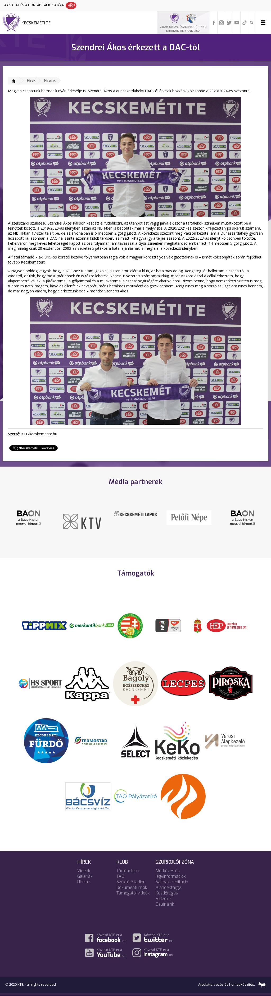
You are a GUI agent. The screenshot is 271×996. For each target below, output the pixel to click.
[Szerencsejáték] (44, 625)
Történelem (127, 871)
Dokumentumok (131, 887)
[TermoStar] (93, 740)
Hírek (31, 80)
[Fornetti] (183, 796)
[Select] (135, 740)
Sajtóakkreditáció (172, 882)
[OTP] (91, 625)
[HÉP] (226, 625)
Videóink (164, 898)
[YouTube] (236, 22)
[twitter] (229, 22)
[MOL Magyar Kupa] (168, 625)
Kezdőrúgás (167, 893)
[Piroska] (230, 683)
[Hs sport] (40, 683)
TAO (120, 876)
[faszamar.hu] (261, 984)
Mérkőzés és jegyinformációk (171, 873)
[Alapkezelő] (224, 740)
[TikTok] (244, 22)
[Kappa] (87, 683)
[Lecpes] (183, 683)
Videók (83, 871)
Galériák (85, 876)
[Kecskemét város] (198, 625)
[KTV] (82, 521)
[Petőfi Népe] (188, 517)
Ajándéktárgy (168, 887)
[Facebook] (213, 22)
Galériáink (165, 904)
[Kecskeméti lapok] (135, 513)
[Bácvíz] (87, 796)
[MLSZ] (130, 625)
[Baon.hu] (28, 517)
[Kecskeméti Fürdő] (46, 740)
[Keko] (177, 740)
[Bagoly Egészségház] (135, 683)
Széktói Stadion (131, 882)
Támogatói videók (133, 893)
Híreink (50, 80)
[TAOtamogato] (135, 796)
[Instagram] (221, 22)
